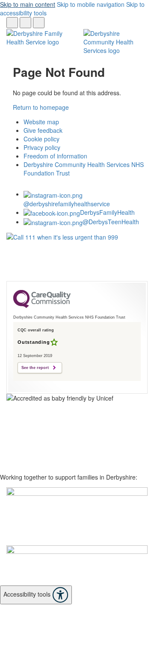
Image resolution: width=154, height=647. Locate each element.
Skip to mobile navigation (90, 4)
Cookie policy (41, 139)
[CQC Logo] (42, 305)
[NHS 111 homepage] (77, 257)
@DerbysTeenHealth (111, 221)
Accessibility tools (27, 594)
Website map (41, 121)
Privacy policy (42, 147)
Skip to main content (27, 4)
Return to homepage (41, 107)
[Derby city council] (77, 565)
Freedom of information (55, 156)
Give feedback (43, 130)
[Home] (38, 37)
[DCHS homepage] (77, 516)
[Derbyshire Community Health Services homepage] (115, 42)
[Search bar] (12, 22)
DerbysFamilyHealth (107, 212)
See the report (35, 368)
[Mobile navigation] (38, 22)
